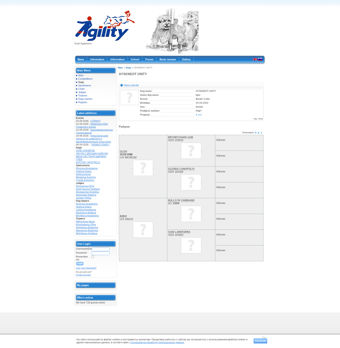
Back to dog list (131, 85)
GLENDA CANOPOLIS (181, 168)
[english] (255, 59)
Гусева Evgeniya (85, 180)
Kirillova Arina (83, 174)
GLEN (123, 151)
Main (120, 67)
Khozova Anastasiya (87, 168)
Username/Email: (83, 248)
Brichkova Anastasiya (87, 215)
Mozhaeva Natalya (86, 212)
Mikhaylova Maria (85, 221)
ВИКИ (123, 216)
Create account (83, 275)
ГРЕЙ (79, 159)
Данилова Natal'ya (86, 195)
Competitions (85, 78)
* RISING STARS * (100, 144)
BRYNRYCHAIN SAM (180, 137)
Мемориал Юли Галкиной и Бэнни (92, 125)
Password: (81, 252)
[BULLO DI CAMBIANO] (191, 213)
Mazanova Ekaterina (87, 230)
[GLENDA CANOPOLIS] (191, 181)
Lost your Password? (86, 268)
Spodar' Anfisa (83, 198)
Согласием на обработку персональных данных (157, 342)
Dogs (128, 67)
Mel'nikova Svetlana (86, 233)
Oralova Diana (83, 171)
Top (263, 337)
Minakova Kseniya (86, 177)
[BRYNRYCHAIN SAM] (191, 149)
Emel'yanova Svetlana (88, 189)
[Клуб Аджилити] (105, 41)
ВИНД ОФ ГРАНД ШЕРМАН (91, 156)
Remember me (82, 258)
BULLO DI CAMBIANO (181, 200)
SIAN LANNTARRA (179, 231)
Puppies (82, 102)
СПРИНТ (96, 121)
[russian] (260, 59)
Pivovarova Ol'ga (85, 186)
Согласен (260, 341)
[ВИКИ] (143, 228)
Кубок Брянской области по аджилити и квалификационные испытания (93, 138)
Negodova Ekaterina (87, 227)
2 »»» (199, 114)
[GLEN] (143, 167)
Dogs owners (85, 99)
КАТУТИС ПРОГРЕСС (88, 162)
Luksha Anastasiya (86, 209)
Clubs (81, 89)
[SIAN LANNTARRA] (191, 244)
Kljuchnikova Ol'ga (86, 224)
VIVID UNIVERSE (85, 150)
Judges (82, 92)
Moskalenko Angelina (87, 192)
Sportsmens (84, 85)
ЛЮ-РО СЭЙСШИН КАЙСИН (92, 153)
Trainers (82, 95)
